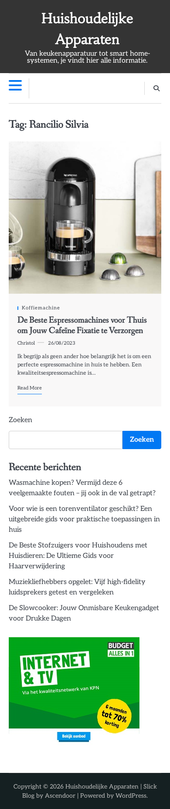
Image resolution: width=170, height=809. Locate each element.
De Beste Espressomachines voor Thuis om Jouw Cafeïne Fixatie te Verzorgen (82, 325)
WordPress (131, 795)
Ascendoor (60, 795)
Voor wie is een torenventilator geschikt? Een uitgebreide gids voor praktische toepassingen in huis (84, 519)
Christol (26, 343)
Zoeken (20, 420)
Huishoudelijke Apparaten (102, 786)
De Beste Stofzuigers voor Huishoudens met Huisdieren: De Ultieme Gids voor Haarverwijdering (78, 556)
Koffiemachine (41, 308)
